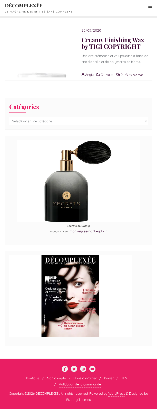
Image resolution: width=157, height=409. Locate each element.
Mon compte (56, 378)
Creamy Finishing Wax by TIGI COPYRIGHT (113, 43)
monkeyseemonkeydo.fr (88, 231)
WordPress (116, 393)
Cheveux (106, 75)
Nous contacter (84, 378)
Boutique (32, 378)
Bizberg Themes (78, 400)
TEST (125, 378)
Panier (109, 378)
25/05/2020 (91, 30)
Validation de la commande (80, 384)
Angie (89, 75)
